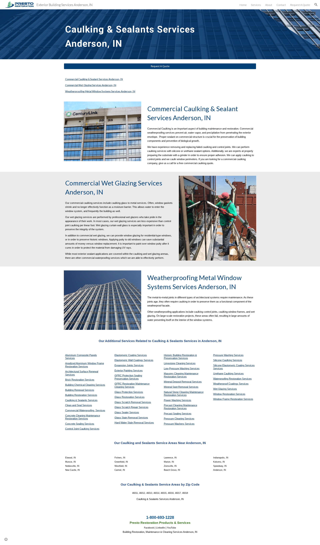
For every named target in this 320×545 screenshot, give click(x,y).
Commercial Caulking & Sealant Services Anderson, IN (94, 79)
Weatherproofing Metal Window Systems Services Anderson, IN (100, 91)
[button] (316, 5)
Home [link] (243, 4)
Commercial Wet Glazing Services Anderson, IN (90, 85)
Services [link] (256, 4)
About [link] (268, 4)
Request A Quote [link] (300, 4)
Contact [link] (281, 4)
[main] (135, 34)
